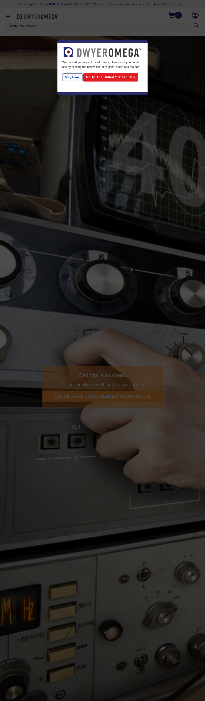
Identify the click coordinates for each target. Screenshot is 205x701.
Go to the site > (111, 77)
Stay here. (72, 77)
